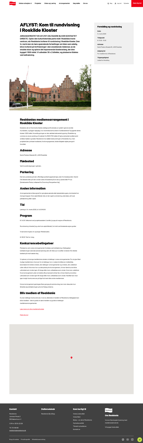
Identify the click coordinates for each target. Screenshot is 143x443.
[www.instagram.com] (132, 439)
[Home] (12, 3)
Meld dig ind (24, 315)
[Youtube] (127, 439)
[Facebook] (123, 439)
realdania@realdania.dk (17, 430)
